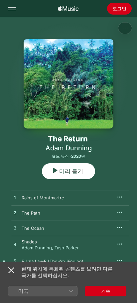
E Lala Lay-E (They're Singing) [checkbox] (52, 261)
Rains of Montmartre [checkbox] (43, 197)
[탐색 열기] (12, 8)
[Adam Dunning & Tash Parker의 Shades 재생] (15, 245)
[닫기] (11, 270)
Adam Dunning (69, 148)
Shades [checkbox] (29, 241)
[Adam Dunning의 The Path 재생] (15, 213)
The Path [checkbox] (31, 213)
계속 (105, 291)
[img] (68, 9)
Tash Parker (67, 247)
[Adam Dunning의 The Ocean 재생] (15, 228)
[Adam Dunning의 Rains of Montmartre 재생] (15, 198)
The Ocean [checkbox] (33, 228)
